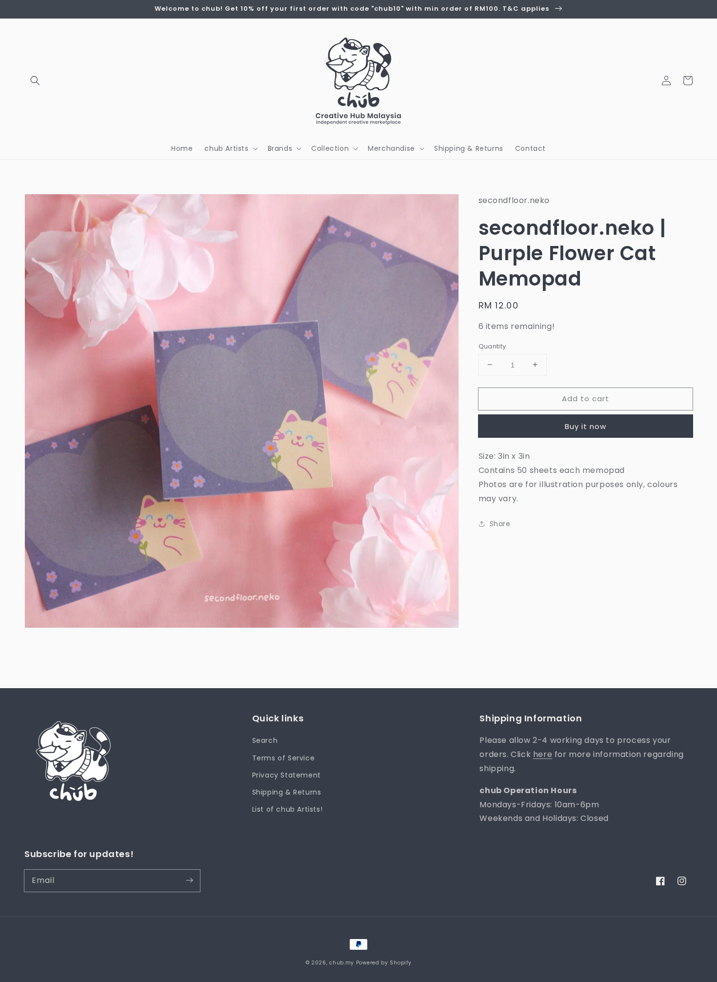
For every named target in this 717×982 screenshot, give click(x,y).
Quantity (492, 345)
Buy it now (585, 426)
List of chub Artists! (287, 809)
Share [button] (500, 524)
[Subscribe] (189, 880)
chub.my (341, 962)
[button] (35, 80)
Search (265, 740)
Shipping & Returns (286, 792)
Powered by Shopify (384, 962)
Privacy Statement (286, 775)
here (542, 754)
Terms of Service (283, 758)
